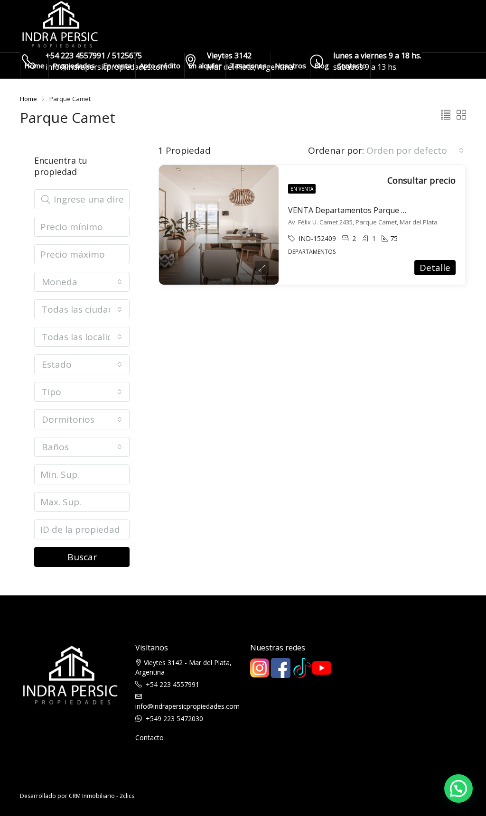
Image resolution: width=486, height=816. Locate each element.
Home (34, 65)
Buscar (82, 557)
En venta (117, 65)
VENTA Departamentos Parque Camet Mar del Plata (380, 210)
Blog (321, 65)
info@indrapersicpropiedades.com (187, 706)
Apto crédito (160, 65)
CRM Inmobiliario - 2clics (101, 796)
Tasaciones (248, 65)
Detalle (435, 267)
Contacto (351, 65)
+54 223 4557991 (172, 684)
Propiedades (74, 65)
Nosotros (290, 65)
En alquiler (205, 65)
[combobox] (415, 150)
